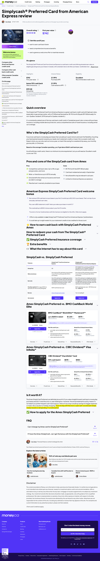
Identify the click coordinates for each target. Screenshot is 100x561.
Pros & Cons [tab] (47, 341)
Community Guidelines (77, 555)
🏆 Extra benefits (5, 105)
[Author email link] (93, 441)
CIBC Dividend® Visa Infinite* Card (62, 356)
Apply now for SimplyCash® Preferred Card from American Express (11, 31)
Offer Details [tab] (90, 341)
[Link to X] (80, 544)
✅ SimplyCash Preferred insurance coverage (12, 103)
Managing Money (67, 2)
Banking (38, 2)
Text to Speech (62, 555)
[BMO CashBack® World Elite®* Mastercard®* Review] (37, 317)
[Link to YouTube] (83, 544)
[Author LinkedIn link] (97, 441)
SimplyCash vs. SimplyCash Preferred (10, 110)
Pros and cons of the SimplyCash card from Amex (11, 89)
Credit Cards (28, 2)
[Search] (88, 2)
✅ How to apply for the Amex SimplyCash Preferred (11, 123)
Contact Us (4, 529)
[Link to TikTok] (77, 544)
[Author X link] (95, 441)
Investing (56, 2)
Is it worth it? (4, 120)
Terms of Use (78, 537)
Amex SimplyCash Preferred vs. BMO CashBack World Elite (12, 113)
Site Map (69, 555)
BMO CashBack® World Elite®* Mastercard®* (67, 313)
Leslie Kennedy (34, 476)
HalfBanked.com (42, 529)
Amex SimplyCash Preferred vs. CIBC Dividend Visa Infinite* (12, 117)
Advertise (4, 526)
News (77, 2)
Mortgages (47, 2)
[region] (62, 327)
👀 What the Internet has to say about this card (12, 108)
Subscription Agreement (87, 537)
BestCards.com (42, 526)
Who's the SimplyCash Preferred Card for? (11, 86)
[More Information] (73, 316)
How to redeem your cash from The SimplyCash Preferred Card (12, 100)
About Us (4, 524)
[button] (95, 427)
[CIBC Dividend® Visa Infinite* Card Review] (37, 360)
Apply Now (12, 46)
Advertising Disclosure (53, 555)
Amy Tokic (55, 464)
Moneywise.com (42, 524)
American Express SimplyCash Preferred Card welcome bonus (12, 93)
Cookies (27, 555)
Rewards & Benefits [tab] (76, 341)
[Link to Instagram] (71, 544)
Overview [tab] (32, 341)
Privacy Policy (77, 539)
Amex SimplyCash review (58, 293)
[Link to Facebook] (74, 544)
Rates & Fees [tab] (61, 341)
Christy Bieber (83, 476)
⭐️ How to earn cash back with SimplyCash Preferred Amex (11, 96)
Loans (21, 539)
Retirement (22, 534)
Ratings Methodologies (7, 531)
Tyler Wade (8, 21)
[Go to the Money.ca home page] (9, 2)
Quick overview (5, 83)
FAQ (3, 126)
